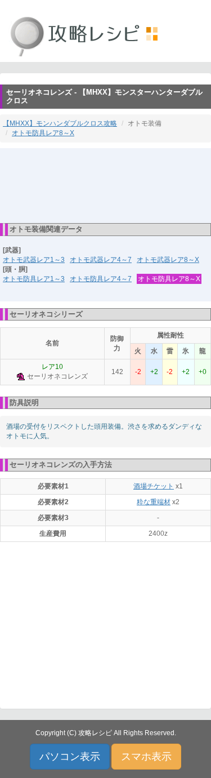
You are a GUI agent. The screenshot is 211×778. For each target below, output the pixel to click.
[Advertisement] (106, 185)
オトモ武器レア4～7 (101, 260)
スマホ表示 (146, 756)
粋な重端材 (153, 502)
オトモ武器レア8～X (168, 260)
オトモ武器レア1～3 (34, 260)
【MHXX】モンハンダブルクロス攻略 (60, 123)
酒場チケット (153, 486)
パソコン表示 (69, 756)
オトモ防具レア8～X (43, 133)
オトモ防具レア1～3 (34, 279)
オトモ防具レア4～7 (101, 279)
